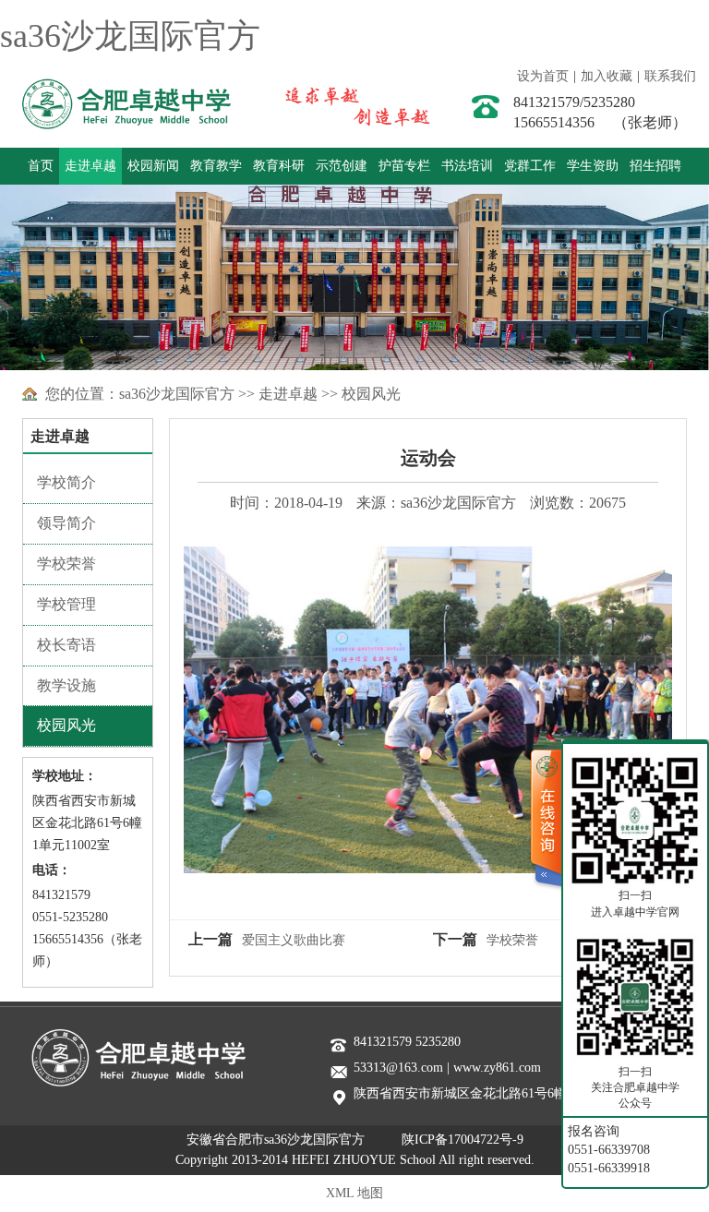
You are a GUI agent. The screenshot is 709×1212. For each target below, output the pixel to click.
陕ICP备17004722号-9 (462, 1139)
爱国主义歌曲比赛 (293, 940)
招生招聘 (655, 166)
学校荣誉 (66, 563)
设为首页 (543, 76)
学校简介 (66, 482)
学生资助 (593, 166)
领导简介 (66, 523)
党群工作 (530, 166)
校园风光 (371, 394)
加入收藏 (606, 76)
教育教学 (216, 166)
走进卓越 (90, 166)
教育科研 (279, 166)
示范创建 (341, 166)
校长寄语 (66, 645)
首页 (41, 166)
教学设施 (66, 685)
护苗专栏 (404, 166)
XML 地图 (354, 1193)
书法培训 (467, 166)
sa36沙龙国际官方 (130, 36)
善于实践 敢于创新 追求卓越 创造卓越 (344, 103)
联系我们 (670, 76)
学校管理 (66, 604)
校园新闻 (153, 166)
